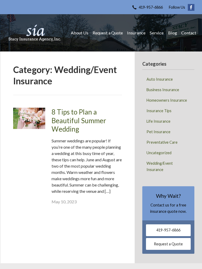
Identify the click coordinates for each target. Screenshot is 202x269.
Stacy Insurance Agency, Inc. (34, 32)
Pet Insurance (158, 132)
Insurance (136, 32)
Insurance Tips (159, 110)
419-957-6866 (151, 7)
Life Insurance (158, 121)
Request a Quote (108, 32)
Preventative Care (162, 142)
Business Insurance (163, 89)
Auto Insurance (160, 79)
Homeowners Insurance (167, 100)
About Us (79, 32)
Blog (172, 32)
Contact (188, 32)
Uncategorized (159, 153)
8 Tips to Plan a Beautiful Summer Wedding (79, 120)
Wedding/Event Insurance (160, 166)
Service (157, 32)
